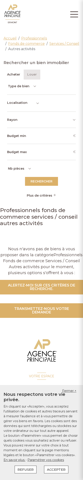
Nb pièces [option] (16, 169)
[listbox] (22, 86)
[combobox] (23, 103)
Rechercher (41, 181)
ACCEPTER (56, 469)
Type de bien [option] (18, 86)
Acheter (13, 74)
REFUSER (25, 469)
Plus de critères (40, 195)
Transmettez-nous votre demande (41, 310)
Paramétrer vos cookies (45, 460)
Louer (32, 74)
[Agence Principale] (41, 350)
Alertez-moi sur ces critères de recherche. (41, 287)
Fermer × (69, 391)
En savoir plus (14, 460)
